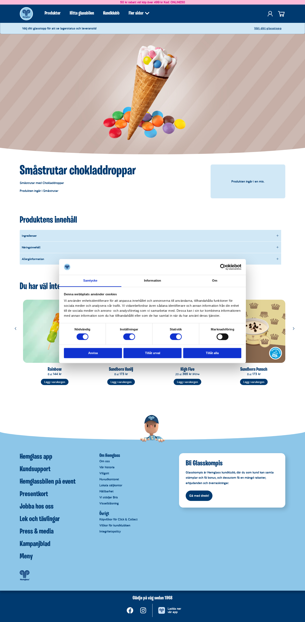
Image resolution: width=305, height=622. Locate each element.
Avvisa (93, 353)
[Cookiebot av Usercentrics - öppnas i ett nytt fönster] (223, 267)
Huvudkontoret (109, 479)
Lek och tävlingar (40, 519)
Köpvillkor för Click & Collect (118, 519)
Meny (26, 556)
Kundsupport (35, 469)
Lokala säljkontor (110, 485)
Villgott (104, 473)
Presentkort (34, 494)
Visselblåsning (109, 503)
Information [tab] (152, 280)
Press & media (37, 531)
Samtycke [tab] (90, 280)
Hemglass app (36, 457)
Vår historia (107, 467)
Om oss (104, 461)
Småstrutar (50, 191)
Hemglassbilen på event (48, 482)
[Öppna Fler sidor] (147, 13)
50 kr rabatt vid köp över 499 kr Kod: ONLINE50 (152, 2)
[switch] (129, 336)
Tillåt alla (212, 353)
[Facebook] (130, 610)
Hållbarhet (106, 491)
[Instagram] (143, 610)
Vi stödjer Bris (108, 497)
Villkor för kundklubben (114, 525)
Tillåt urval (152, 353)
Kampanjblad (35, 544)
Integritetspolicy (110, 531)
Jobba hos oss (37, 506)
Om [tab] (214, 280)
